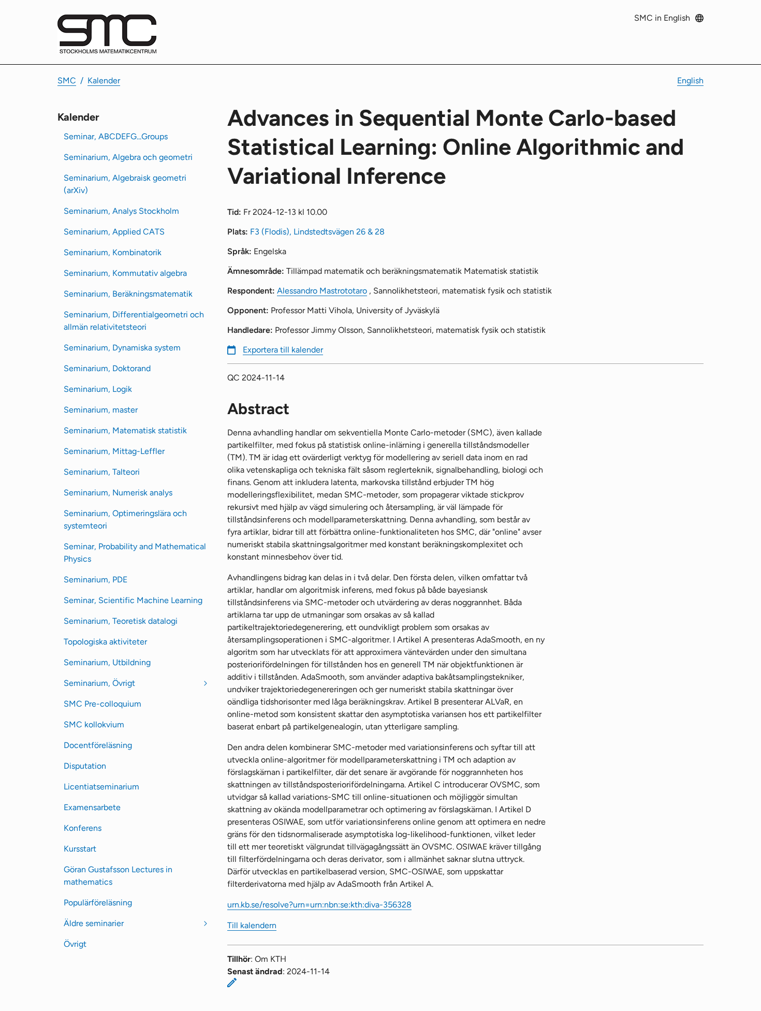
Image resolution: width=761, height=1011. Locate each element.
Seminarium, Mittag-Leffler (114, 451)
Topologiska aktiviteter (105, 642)
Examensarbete (92, 807)
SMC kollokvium (94, 724)
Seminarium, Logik (98, 389)
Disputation (85, 766)
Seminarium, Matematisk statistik (125, 430)
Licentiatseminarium (101, 787)
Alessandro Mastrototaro (322, 291)
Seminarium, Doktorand (107, 368)
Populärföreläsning (98, 902)
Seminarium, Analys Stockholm (121, 211)
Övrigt (75, 944)
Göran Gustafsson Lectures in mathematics (118, 876)
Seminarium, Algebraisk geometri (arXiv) (125, 184)
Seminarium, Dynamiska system (122, 348)
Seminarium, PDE (95, 579)
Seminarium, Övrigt (99, 683)
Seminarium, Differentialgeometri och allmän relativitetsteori (134, 321)
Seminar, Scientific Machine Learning (133, 600)
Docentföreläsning (98, 745)
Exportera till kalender (283, 350)
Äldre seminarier (94, 923)
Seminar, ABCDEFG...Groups (116, 136)
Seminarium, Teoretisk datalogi (121, 621)
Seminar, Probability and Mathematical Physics (135, 552)
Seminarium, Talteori (102, 472)
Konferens (82, 828)
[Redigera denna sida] (232, 982)
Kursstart (80, 849)
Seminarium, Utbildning (107, 662)
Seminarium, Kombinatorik (113, 252)
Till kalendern (251, 925)
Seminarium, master (101, 410)
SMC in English (662, 18)
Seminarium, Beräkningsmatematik (128, 294)
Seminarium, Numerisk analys (118, 492)
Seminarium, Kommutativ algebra (125, 273)
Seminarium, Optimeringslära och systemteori (125, 519)
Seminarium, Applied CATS (114, 232)
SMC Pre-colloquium (102, 704)
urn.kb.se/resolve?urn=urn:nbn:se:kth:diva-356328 (319, 905)
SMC (66, 80)
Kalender (103, 80)
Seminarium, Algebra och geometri (128, 157)
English (690, 80)
